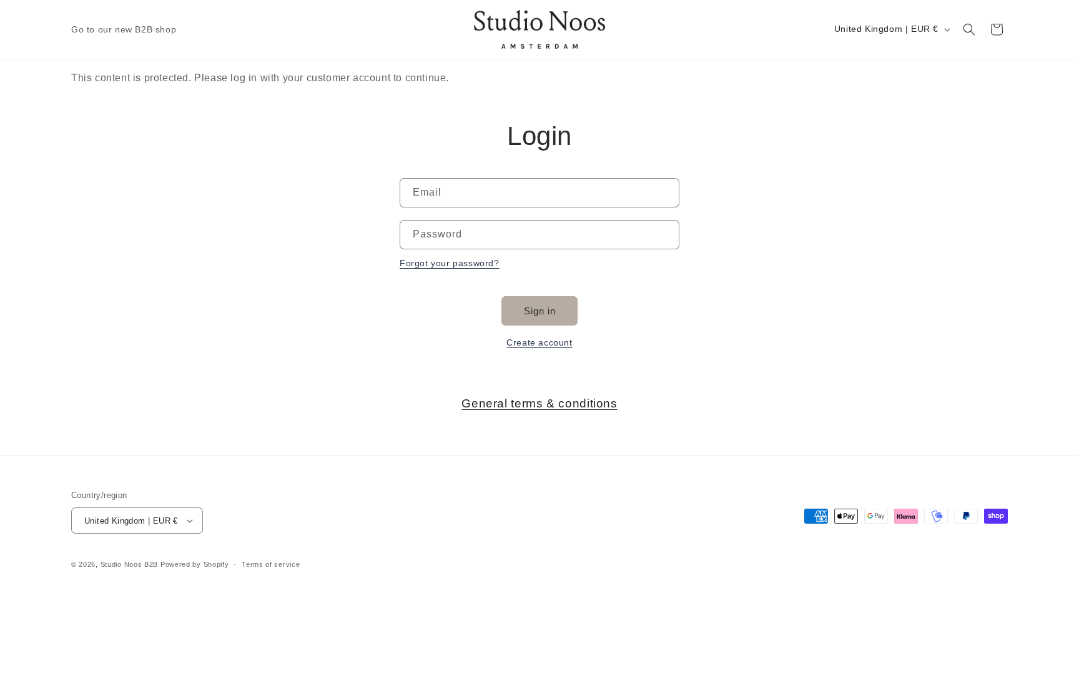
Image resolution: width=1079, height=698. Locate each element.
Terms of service (271, 564)
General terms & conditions (539, 403)
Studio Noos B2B (130, 564)
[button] (969, 29)
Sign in (540, 311)
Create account (539, 342)
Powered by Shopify (194, 564)
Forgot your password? (450, 263)
